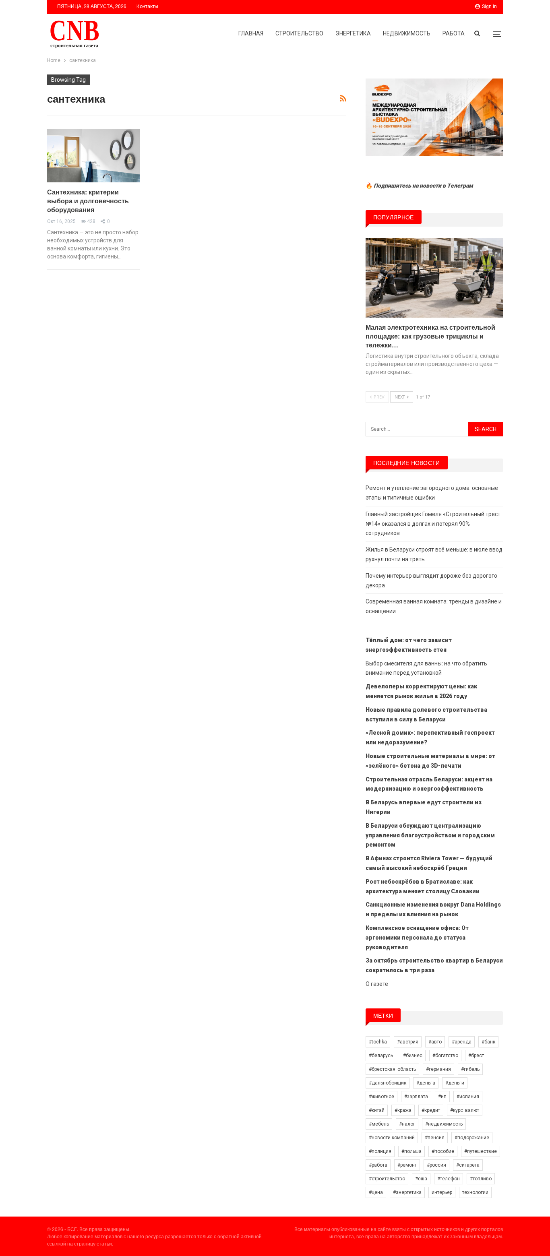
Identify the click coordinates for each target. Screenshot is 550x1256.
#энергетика (407, 1192)
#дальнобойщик (387, 1083)
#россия (436, 1165)
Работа (453, 33)
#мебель (379, 1124)
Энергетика (353, 33)
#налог (407, 1124)
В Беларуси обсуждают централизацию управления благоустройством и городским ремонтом (430, 835)
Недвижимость (406, 33)
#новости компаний (392, 1137)
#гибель (470, 1069)
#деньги (454, 1083)
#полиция (380, 1151)
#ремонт (407, 1165)
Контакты (147, 6)
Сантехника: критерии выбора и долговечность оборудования (88, 200)
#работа (378, 1165)
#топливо (481, 1179)
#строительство (387, 1179)
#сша (421, 1179)
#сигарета (468, 1165)
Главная (250, 33)
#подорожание (472, 1137)
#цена (376, 1192)
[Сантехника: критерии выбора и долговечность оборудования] (93, 155)
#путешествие (480, 1151)
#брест (476, 1055)
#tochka (378, 1042)
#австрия (407, 1042)
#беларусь (381, 1055)
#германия (438, 1069)
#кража (403, 1110)
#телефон (448, 1179)
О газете (377, 984)
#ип (442, 1096)
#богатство (445, 1055)
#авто (435, 1042)
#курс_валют (464, 1110)
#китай (377, 1110)
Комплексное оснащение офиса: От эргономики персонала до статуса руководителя (417, 937)
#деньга (425, 1083)
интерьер (442, 1192)
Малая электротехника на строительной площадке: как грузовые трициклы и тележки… (430, 335)
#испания (468, 1096)
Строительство (299, 33)
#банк (488, 1042)
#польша (411, 1151)
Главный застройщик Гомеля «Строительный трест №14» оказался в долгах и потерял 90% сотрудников (433, 524)
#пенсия (435, 1137)
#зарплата (416, 1096)
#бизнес (412, 1055)
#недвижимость (444, 1124)
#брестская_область (392, 1069)
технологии (475, 1192)
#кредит (431, 1110)
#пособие (443, 1151)
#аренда (461, 1042)
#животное (381, 1096)
